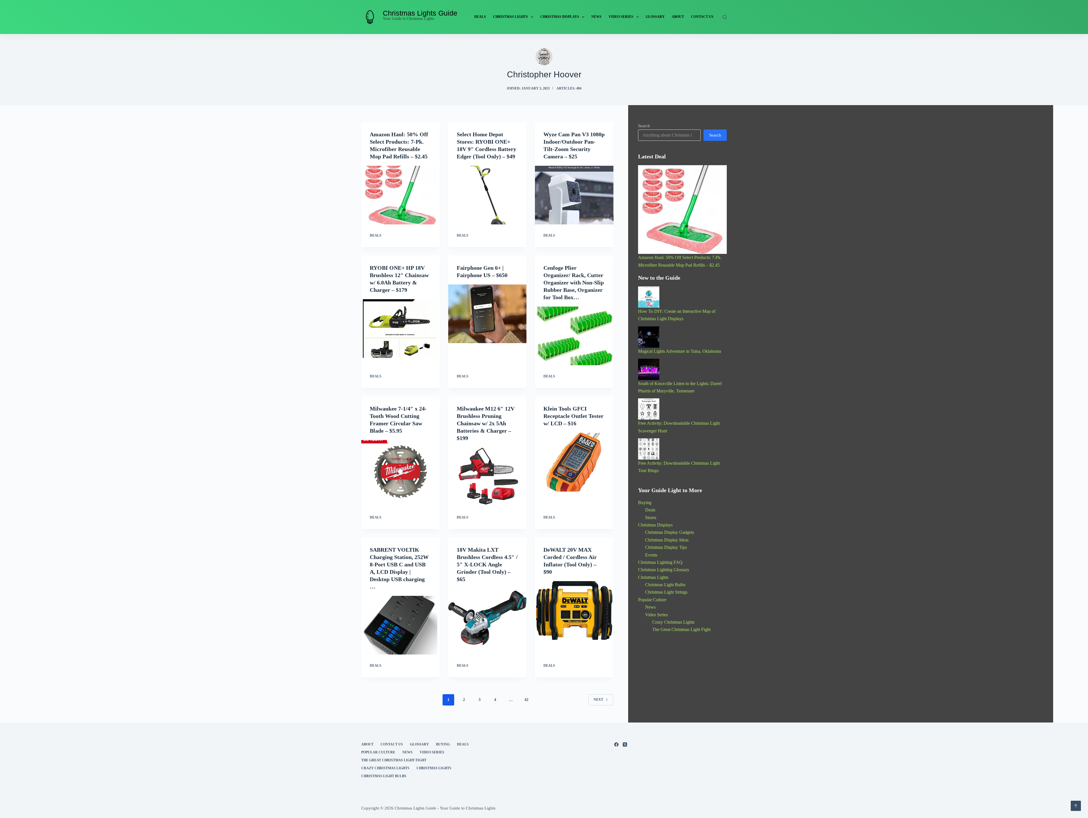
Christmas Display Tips (666, 547)
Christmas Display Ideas (666, 539)
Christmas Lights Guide (420, 13)
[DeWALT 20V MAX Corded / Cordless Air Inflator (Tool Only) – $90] (574, 610)
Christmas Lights (510, 17)
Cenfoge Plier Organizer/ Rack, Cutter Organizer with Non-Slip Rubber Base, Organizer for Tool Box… (573, 282)
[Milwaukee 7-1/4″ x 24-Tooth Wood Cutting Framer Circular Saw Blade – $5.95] (400, 469)
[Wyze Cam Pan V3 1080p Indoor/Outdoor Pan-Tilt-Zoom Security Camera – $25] (574, 195)
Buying (644, 502)
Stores (650, 517)
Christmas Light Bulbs (665, 584)
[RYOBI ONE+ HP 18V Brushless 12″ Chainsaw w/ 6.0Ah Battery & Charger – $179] (400, 328)
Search (644, 126)
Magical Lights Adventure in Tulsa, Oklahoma (679, 351)
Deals (480, 17)
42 (526, 700)
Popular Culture (652, 599)
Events (651, 555)
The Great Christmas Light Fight (681, 629)
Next (598, 700)
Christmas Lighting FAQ (660, 562)
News (596, 17)
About (678, 17)
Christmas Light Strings (666, 592)
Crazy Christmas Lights (673, 622)
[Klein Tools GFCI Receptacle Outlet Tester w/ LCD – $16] (574, 462)
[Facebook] (616, 744)
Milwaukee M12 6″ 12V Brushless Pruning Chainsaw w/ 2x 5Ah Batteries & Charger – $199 (486, 423)
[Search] (724, 17)
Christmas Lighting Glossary (663, 569)
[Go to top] (1076, 806)
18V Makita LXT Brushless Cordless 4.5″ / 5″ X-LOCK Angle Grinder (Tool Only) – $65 (487, 564)
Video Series (621, 17)
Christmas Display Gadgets (669, 532)
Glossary (655, 17)
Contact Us (702, 17)
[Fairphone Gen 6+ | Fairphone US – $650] (487, 313)
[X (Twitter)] (625, 744)
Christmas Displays (559, 17)
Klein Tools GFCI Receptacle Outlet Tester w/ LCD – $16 (573, 415)
